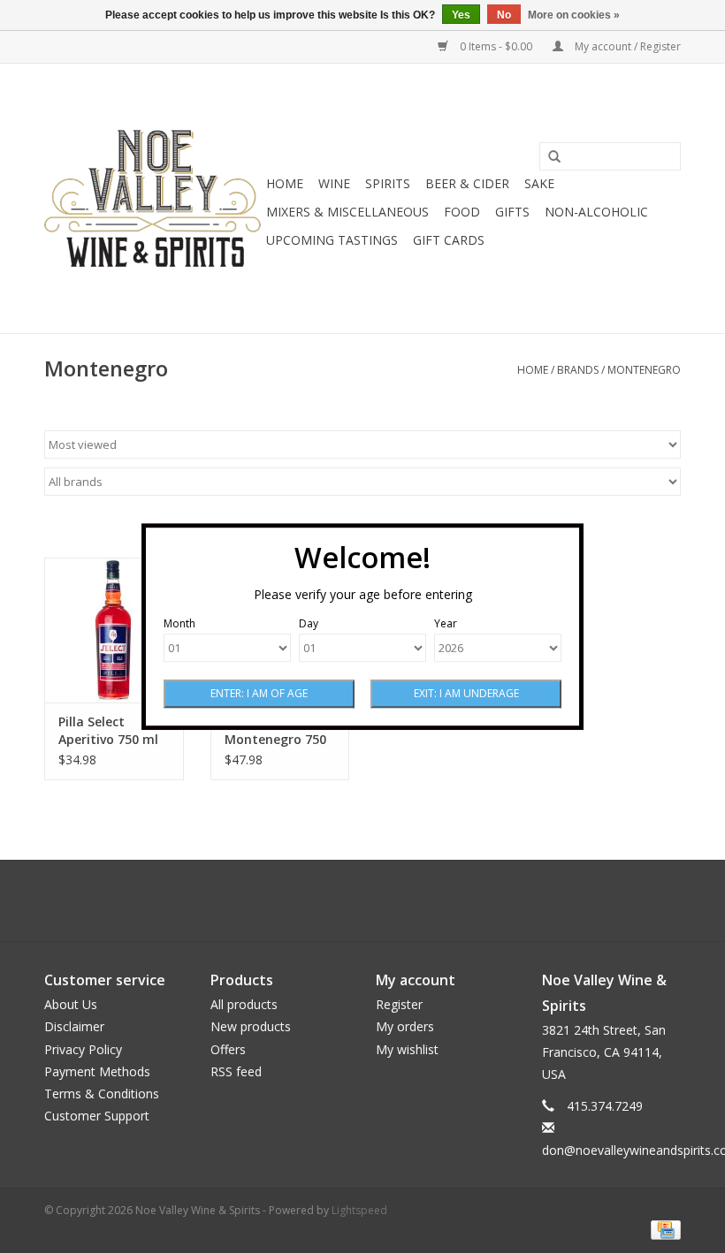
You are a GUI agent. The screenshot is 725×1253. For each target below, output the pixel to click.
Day (308, 623)
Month (179, 623)
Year (445, 623)
